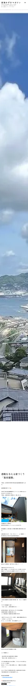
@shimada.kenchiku (7, 677)
